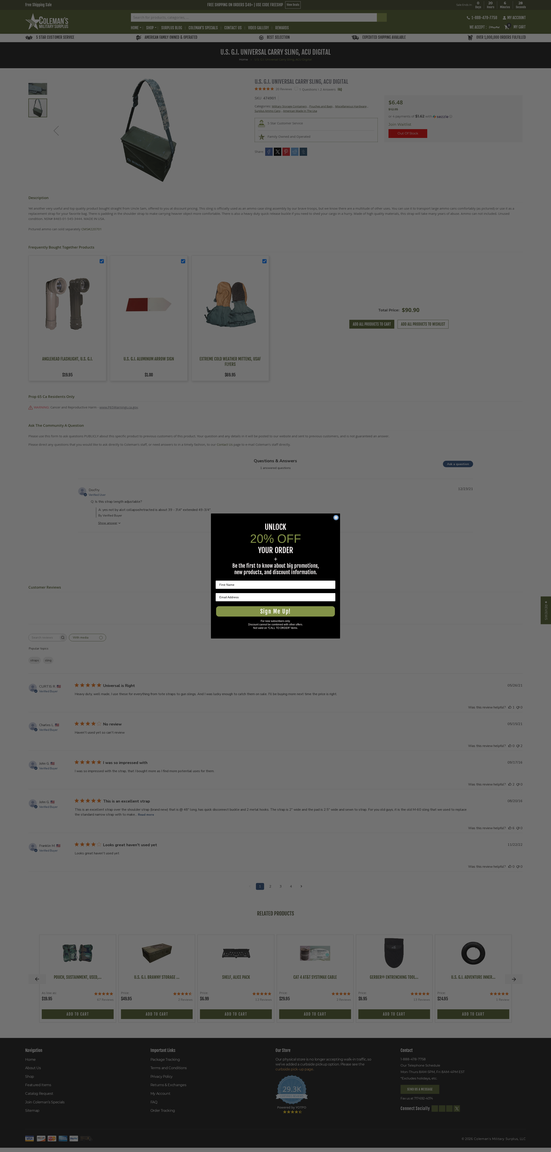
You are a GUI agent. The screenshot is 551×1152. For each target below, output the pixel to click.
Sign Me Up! (275, 611)
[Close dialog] (336, 517)
